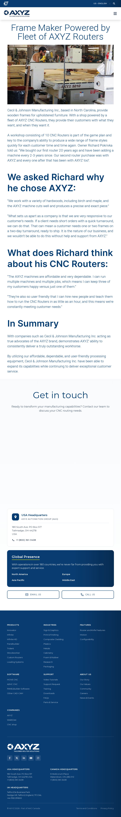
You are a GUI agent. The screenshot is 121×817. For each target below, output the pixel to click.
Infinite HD (12, 639)
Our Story (84, 679)
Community (85, 689)
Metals (47, 648)
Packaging (49, 666)
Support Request (52, 684)
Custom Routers (15, 657)
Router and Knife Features (92, 630)
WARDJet (11, 720)
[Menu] (115, 13)
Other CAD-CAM (15, 693)
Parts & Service (51, 702)
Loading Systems (15, 662)
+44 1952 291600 (14, 798)
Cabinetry (48, 653)
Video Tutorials (51, 679)
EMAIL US (35, 594)
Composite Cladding (53, 639)
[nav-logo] (17, 13)
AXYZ (9, 715)
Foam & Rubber (51, 657)
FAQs (46, 698)
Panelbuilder (13, 644)
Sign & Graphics (51, 630)
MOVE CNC (12, 679)
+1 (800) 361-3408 (26, 540)
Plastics (47, 644)
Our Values (85, 684)
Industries (50, 625)
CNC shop (12, 724)
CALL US (90, 594)
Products (13, 625)
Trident (10, 648)
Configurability (87, 639)
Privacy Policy (107, 808)
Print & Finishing (51, 635)
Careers (84, 693)
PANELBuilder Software (18, 689)
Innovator (11, 630)
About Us (85, 674)
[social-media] (9, 758)
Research (48, 662)
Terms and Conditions (86, 808)
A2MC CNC (12, 684)
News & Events (87, 698)
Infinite (10, 635)
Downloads (49, 693)
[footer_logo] (23, 748)
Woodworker (13, 653)
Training (47, 689)
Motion (83, 635)
